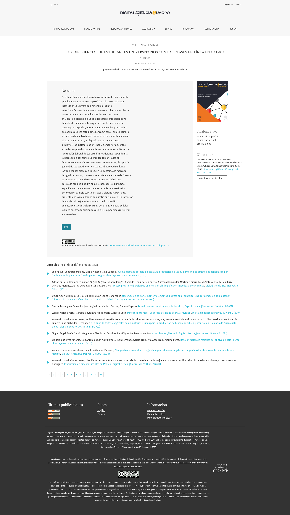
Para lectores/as (156, 410)
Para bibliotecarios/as (159, 417)
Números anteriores (121, 29)
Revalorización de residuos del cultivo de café (206, 340)
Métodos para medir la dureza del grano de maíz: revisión (159, 312)
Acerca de (147, 29)
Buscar (233, 29)
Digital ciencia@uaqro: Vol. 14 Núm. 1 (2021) (209, 306)
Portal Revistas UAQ (63, 29)
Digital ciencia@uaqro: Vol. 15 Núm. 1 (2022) (122, 275)
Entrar (238, 5)
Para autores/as (155, 414)
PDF (66, 227)
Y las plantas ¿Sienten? (165, 333)
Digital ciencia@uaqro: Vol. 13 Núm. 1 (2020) (130, 299)
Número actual (92, 29)
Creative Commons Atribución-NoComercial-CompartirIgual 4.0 (138, 245)
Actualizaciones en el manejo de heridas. (161, 306)
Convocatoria (212, 29)
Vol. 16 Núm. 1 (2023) (145, 45)
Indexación (188, 29)
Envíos (168, 29)
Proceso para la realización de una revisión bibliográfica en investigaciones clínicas (158, 285)
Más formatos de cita (211, 178)
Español (55, 5)
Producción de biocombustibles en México (87, 364)
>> (101, 374)
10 (90, 374)
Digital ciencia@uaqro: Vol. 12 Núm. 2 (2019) (216, 312)
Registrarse (228, 5)
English (101, 410)
